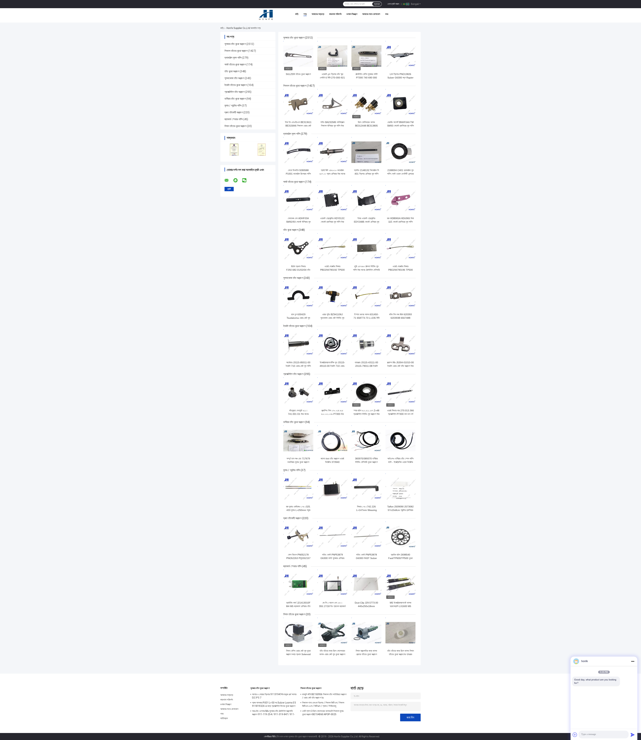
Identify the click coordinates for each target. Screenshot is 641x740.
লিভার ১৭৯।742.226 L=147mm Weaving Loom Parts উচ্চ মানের (366, 510)
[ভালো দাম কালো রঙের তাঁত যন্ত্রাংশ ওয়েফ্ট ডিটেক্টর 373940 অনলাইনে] (332, 440)
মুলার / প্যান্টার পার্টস (233, 105)
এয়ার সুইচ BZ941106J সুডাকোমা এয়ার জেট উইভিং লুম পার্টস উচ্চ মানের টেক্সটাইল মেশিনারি (332, 318)
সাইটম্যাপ (224, 718)
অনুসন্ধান (377, 4)
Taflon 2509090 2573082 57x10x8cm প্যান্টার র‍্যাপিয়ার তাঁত (400, 510)
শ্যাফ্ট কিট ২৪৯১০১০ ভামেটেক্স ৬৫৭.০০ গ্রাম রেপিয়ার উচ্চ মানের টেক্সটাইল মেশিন (332, 174)
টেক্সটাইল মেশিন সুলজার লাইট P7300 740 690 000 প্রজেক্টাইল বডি (366, 77)
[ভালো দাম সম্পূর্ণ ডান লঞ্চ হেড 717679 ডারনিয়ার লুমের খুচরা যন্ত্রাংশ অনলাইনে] (298, 440)
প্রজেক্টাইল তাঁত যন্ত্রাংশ (235, 91)
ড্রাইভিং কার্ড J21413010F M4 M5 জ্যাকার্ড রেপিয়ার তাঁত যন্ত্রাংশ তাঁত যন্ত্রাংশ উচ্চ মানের (298, 606)
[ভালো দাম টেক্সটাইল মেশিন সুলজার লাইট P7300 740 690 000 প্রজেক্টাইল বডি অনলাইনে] (366, 56)
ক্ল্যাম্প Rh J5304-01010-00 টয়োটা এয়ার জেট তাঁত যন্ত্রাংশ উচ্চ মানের (400, 366)
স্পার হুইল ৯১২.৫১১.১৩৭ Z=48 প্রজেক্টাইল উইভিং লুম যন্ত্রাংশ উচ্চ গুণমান (366, 414)
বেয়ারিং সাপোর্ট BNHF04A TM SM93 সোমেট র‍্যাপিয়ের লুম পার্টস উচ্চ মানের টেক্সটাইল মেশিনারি (400, 125)
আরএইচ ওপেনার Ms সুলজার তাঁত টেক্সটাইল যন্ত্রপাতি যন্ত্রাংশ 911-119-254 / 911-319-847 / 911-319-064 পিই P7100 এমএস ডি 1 (273, 713)
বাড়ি (296, 14)
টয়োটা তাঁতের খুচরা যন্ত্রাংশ (236, 85)
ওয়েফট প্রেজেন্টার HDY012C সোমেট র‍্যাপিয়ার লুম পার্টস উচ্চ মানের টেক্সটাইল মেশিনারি (332, 222)
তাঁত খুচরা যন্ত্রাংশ (232, 71)
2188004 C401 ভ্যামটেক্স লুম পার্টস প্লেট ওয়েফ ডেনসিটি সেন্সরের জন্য (400, 174)
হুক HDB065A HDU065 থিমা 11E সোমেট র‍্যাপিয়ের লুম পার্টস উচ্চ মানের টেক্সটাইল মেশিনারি (400, 222)
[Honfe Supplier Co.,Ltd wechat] (246, 180)
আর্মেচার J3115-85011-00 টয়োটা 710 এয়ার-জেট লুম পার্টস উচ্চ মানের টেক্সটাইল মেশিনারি (298, 366)
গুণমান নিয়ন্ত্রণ (352, 14)
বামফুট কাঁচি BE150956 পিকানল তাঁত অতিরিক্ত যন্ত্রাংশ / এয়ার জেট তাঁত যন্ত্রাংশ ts (324, 696)
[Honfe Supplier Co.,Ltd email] (229, 180)
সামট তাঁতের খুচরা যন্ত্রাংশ (235, 64)
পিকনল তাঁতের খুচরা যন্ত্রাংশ (236, 50)
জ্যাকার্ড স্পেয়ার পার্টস (234, 119)
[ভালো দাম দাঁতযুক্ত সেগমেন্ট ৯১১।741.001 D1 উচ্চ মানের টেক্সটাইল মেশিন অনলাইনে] (298, 392)
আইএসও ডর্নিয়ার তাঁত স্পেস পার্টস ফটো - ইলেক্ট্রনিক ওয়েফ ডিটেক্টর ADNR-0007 (400, 462)
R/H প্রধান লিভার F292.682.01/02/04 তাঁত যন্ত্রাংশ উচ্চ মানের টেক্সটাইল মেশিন (298, 270)
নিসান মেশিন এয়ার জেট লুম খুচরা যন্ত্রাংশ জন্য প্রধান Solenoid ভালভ (298, 654)
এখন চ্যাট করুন (393, 4)
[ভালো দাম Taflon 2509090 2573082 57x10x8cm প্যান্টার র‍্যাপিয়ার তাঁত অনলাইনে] (400, 489)
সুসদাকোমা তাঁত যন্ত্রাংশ (234, 78)
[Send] (632, 734)
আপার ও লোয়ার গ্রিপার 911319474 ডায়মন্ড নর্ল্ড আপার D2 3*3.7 (274, 696)
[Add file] (575, 734)
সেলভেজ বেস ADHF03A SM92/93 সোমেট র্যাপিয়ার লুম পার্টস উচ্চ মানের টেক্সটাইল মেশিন (298, 222)
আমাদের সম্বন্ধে (318, 14)
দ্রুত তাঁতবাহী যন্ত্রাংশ (234, 112)
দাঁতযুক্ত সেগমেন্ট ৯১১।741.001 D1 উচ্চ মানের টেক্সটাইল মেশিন (298, 414)
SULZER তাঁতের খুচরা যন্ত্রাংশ (298, 74)
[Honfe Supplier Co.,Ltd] (266, 15)
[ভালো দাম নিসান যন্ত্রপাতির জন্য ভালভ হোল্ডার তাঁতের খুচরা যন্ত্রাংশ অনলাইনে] (366, 633)
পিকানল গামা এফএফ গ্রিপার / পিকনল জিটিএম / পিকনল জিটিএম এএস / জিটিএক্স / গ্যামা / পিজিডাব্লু (323, 704)
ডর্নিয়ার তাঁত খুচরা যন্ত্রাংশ (235, 98)
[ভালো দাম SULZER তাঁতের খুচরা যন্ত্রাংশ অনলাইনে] (298, 56)
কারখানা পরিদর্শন (335, 14)
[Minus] (633, 661)
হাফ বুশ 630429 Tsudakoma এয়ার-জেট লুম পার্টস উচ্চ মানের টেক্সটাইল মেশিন (298, 318)
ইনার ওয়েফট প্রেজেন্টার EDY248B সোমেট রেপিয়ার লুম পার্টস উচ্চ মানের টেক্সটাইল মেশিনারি (366, 222)
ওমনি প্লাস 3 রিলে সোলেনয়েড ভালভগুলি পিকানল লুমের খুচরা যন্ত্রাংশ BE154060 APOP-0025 (323, 713)
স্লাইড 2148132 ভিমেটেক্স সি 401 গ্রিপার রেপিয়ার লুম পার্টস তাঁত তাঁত (366, 174)
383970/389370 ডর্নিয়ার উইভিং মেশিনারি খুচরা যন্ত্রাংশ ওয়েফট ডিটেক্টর (366, 462)
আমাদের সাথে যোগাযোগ (371, 14)
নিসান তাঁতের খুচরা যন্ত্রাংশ (235, 126)
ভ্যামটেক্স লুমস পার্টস (233, 57)
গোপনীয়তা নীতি (270, 736)
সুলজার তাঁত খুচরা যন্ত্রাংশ (235, 44)
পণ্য (305, 14)
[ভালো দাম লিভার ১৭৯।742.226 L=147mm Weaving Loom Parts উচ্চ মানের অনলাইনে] (366, 489)
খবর (386, 14)
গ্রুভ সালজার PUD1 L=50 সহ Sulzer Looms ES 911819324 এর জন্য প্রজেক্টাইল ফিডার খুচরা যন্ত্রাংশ (274, 704)
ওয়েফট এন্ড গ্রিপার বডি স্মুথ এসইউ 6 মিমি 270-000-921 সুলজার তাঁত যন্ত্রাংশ (332, 77)
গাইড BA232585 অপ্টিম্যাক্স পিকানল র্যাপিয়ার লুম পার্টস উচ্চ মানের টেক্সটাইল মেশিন (332, 125)
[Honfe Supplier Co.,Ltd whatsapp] (237, 180)
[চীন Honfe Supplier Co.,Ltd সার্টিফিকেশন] (234, 149)
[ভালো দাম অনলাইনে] (332, 489)
